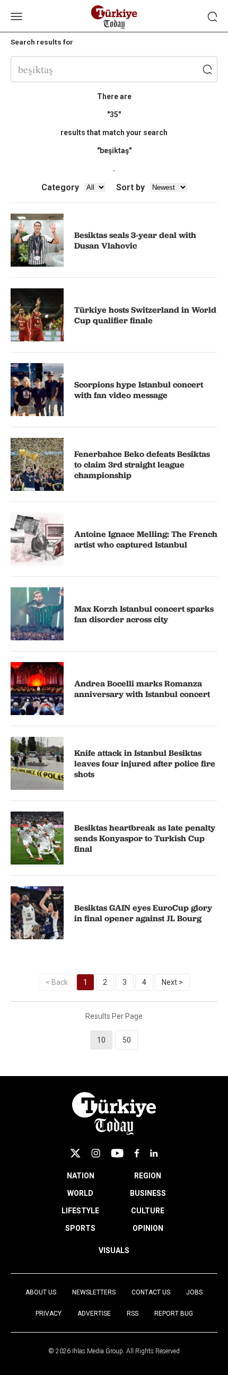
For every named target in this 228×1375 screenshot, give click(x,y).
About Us (40, 1292)
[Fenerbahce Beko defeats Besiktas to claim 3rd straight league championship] (37, 464)
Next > (172, 982)
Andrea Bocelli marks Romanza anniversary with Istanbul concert (142, 688)
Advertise (94, 1313)
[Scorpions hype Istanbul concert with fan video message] (37, 389)
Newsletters (94, 1292)
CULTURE (147, 1210)
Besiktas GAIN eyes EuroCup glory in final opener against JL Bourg (143, 912)
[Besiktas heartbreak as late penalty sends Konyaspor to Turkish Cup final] (37, 838)
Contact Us (150, 1292)
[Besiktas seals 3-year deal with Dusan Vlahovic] (37, 240)
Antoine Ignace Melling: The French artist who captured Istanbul (145, 539)
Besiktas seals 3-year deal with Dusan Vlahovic (135, 240)
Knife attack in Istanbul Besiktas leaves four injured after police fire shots (144, 763)
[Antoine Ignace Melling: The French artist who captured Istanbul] (37, 539)
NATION (80, 1175)
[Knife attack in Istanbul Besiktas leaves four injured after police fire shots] (37, 763)
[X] (75, 1153)
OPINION (148, 1228)
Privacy (49, 1313)
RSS (132, 1313)
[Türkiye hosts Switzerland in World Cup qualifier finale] (37, 314)
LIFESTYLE (80, 1210)
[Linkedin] (154, 1153)
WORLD (80, 1193)
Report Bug (173, 1313)
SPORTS (80, 1228)
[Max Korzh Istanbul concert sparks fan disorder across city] (37, 613)
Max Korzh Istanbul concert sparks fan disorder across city (144, 613)
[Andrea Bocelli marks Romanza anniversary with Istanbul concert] (37, 688)
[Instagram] (95, 1153)
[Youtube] (117, 1153)
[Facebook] (136, 1153)
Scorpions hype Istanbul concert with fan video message (138, 389)
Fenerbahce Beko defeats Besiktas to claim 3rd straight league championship (142, 464)
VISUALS (114, 1250)
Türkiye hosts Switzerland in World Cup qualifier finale (145, 314)
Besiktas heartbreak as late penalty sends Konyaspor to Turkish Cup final (144, 838)
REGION (147, 1175)
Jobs (194, 1292)
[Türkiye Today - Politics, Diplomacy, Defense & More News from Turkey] (114, 17)
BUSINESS (148, 1193)
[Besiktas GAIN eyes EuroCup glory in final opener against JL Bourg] (37, 912)
